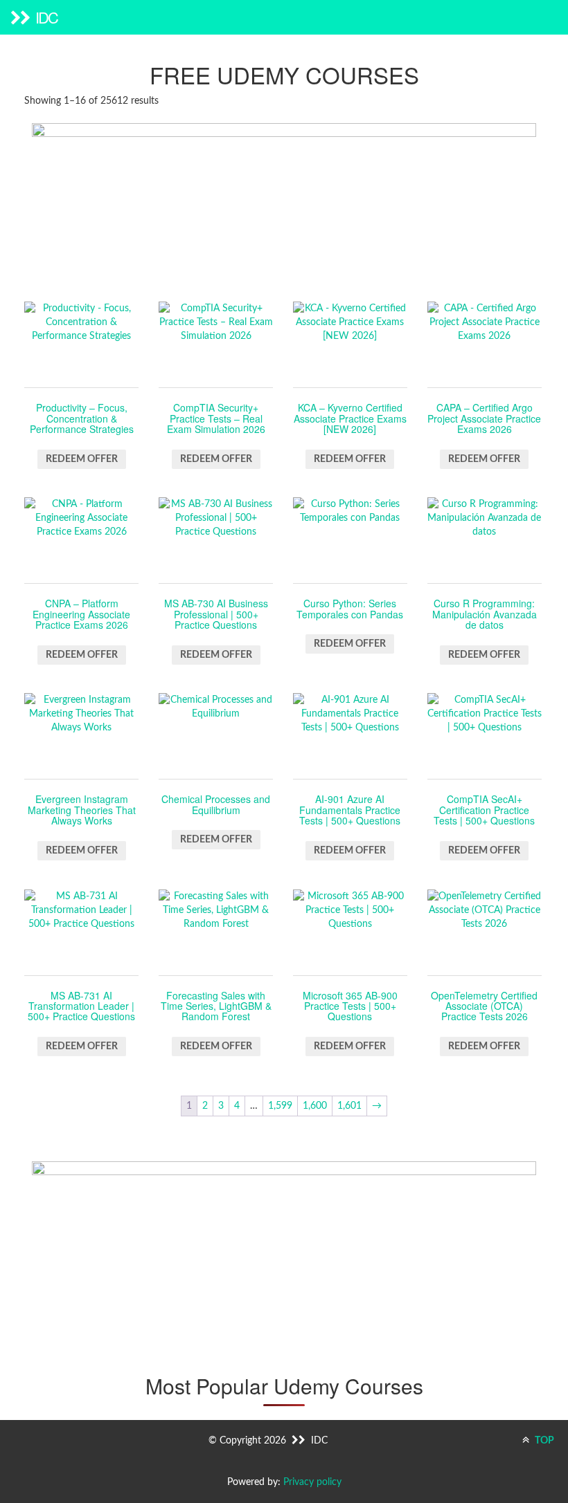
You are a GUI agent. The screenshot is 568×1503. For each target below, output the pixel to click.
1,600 (315, 1106)
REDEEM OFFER (82, 459)
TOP (543, 1441)
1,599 (280, 1106)
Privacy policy (312, 1482)
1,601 (349, 1106)
